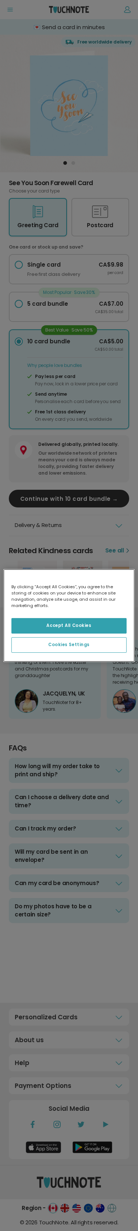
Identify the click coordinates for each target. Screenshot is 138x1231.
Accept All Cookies (68, 625)
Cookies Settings (69, 645)
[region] (68, 615)
